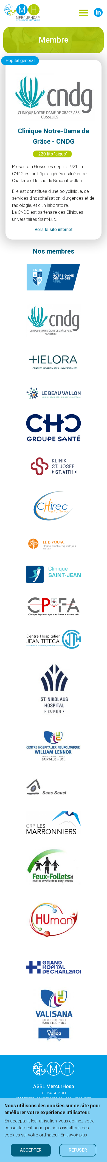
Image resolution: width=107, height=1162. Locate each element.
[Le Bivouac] (53, 543)
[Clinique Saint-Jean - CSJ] (53, 574)
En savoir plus (74, 1135)
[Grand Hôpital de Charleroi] (53, 966)
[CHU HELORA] (53, 360)
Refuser (78, 1150)
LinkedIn (98, 12)
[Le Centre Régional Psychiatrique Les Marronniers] (53, 822)
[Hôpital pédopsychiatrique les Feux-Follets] (53, 865)
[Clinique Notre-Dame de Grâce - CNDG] (53, 320)
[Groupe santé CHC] (53, 427)
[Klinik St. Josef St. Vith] (53, 465)
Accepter (30, 1150)
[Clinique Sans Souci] (53, 785)
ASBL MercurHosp (53, 1086)
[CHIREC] (53, 505)
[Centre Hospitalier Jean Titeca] (53, 638)
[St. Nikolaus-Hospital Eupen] (54, 689)
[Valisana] (53, 1013)
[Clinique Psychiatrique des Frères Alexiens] (53, 606)
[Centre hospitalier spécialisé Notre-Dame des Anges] (53, 276)
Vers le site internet (53, 229)
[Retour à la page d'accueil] (53, 1068)
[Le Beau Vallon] (53, 393)
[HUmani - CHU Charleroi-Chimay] (53, 922)
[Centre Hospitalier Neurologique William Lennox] (53, 745)
